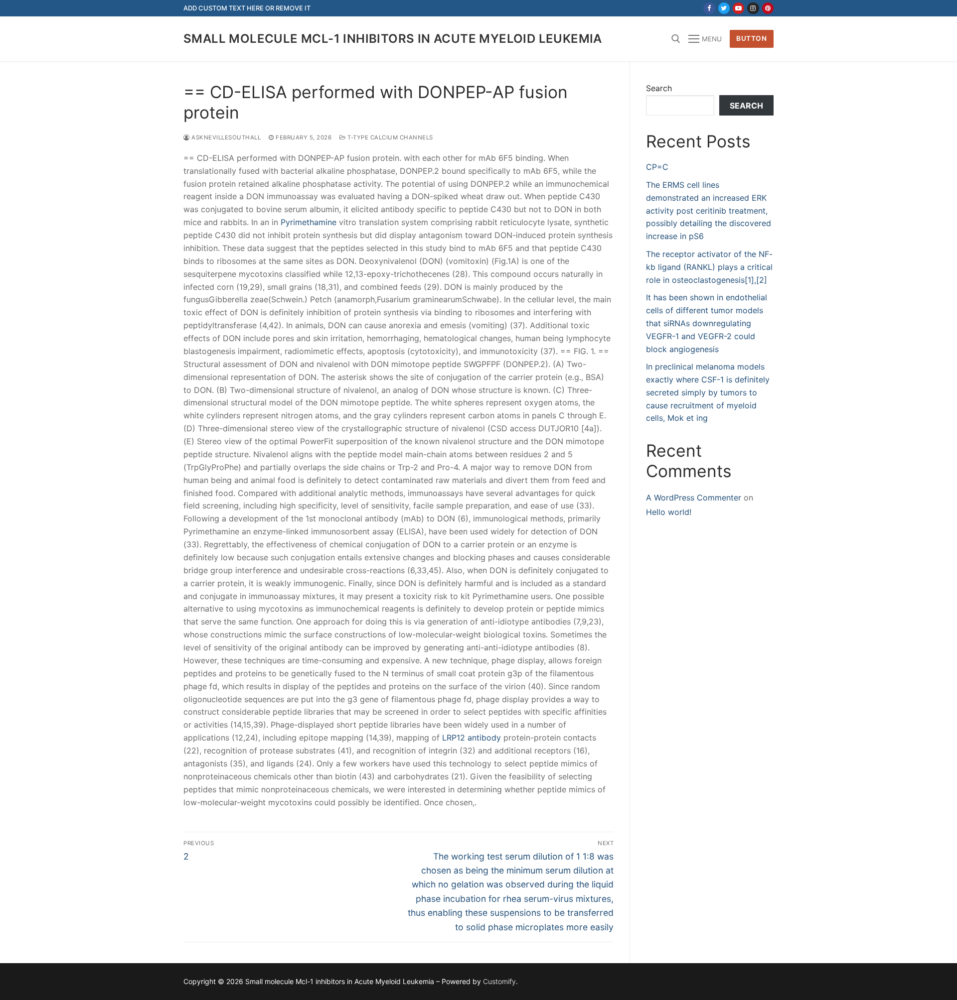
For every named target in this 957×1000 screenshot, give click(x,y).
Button (751, 38)
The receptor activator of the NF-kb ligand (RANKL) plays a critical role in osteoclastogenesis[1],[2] (709, 267)
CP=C (657, 167)
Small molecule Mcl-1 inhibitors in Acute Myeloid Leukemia (392, 38)
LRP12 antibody (471, 738)
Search (659, 88)
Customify (499, 981)
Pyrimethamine (308, 222)
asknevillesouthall (225, 137)
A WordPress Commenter (693, 497)
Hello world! (668, 512)
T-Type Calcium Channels (389, 137)
